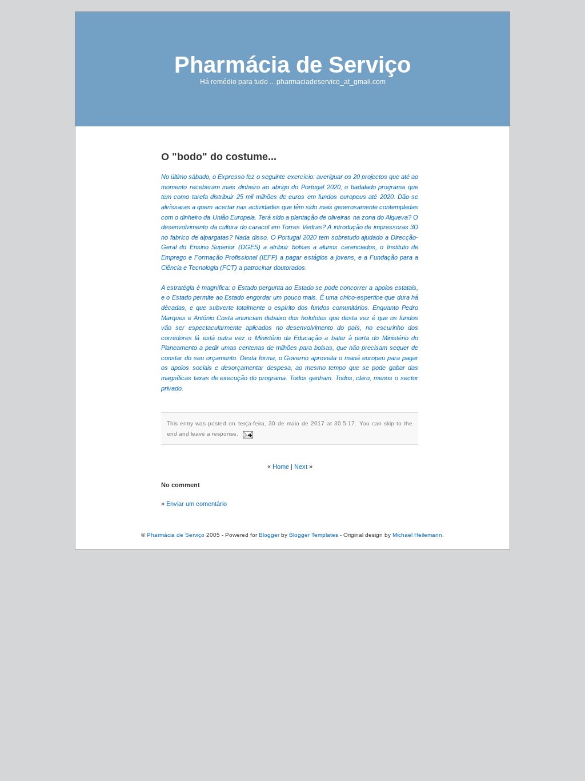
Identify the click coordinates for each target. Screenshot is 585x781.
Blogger (269, 535)
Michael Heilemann (417, 535)
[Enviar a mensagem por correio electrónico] (246, 434)
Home (281, 466)
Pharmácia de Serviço (292, 64)
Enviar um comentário (196, 503)
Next (300, 466)
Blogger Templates (313, 535)
